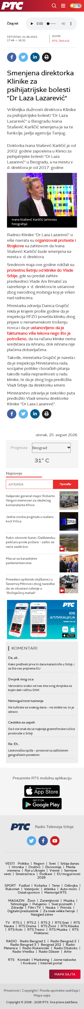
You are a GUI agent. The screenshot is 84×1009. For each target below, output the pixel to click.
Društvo (34, 867)
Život (31, 900)
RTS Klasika (70, 926)
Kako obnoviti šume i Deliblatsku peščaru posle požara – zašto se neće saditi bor (30, 542)
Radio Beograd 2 (63, 941)
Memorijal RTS (55, 892)
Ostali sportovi (29, 892)
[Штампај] (46, 57)
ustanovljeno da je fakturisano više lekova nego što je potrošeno (39, 333)
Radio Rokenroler (35, 948)
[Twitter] (23, 57)
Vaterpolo (31, 889)
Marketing (41, 960)
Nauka (51, 907)
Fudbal (24, 885)
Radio (11, 941)
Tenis (56, 885)
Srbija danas (69, 863)
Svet (52, 863)
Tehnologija (19, 904)
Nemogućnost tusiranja (25, 701)
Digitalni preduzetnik (22, 911)
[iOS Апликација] (42, 619)
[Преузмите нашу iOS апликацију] (42, 791)
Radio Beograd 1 (33, 941)
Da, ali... (13, 658)
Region (39, 863)
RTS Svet (62, 922)
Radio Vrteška (23, 951)
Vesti (10, 863)
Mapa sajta (64, 974)
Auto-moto (68, 889)
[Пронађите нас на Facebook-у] (43, 840)
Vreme (54, 870)
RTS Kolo (15, 929)
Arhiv (68, 951)
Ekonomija (53, 867)
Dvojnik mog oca (21, 679)
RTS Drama (27, 926)
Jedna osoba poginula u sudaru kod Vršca (29, 519)
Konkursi (29, 963)
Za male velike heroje (59, 911)
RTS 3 (45, 922)
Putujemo (39, 904)
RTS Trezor (36, 929)
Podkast (45, 874)
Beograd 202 (51, 944)
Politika (23, 863)
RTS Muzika (58, 929)
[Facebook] (11, 57)
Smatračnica (25, 874)
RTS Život (48, 926)
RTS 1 (17, 922)
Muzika (68, 900)
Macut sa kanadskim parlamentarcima (21, 560)
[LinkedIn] (35, 57)
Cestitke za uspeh (21, 722)
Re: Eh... (14, 744)
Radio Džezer (49, 951)
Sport (10, 885)
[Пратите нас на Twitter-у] (31, 840)
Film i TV (34, 907)
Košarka (40, 885)
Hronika (18, 867)
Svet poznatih (62, 904)
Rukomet (12, 889)
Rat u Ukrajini (35, 870)
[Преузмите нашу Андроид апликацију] (42, 803)
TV (7, 922)
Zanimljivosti (49, 900)
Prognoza (18, 447)
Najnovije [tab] (14, 473)
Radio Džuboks (65, 948)
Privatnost (11, 990)
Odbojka (71, 885)
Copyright (29, 990)
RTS (11, 960)
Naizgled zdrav (42, 914)
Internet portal (51, 963)
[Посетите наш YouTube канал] (55, 840)
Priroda (65, 907)
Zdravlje (17, 907)
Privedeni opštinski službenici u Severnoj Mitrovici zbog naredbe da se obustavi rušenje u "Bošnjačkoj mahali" (30, 586)
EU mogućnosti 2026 (58, 875)
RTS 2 (31, 922)
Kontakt (24, 960)
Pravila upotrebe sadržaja (59, 990)
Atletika (50, 889)
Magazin (16, 900)
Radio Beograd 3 (23, 944)
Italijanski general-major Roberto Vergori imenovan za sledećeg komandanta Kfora (30, 500)
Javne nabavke (64, 960)
